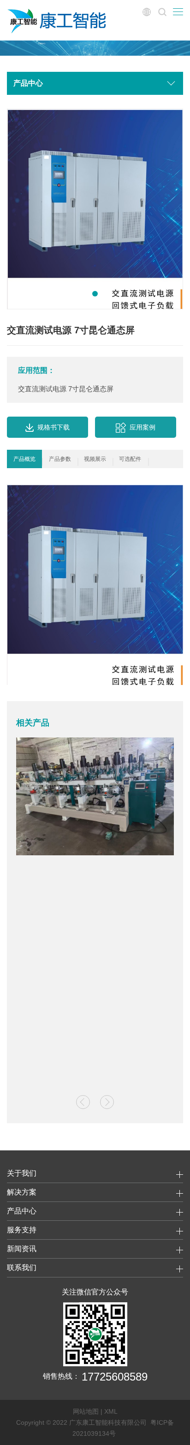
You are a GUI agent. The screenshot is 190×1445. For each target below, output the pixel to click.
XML (111, 1411)
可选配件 (130, 459)
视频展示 (95, 459)
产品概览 (24, 459)
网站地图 (86, 1411)
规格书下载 (53, 427)
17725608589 (115, 1376)
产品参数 (60, 459)
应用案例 (142, 427)
